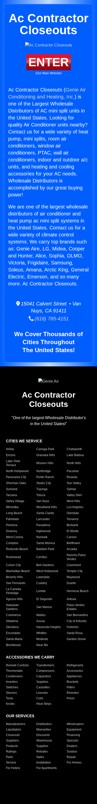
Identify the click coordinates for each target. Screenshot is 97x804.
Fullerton (73, 627)
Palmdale (12, 519)
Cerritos (41, 557)
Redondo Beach (17, 549)
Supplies (42, 682)
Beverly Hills (14, 577)
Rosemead (13, 557)
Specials (72, 740)
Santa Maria (14, 639)
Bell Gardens (45, 565)
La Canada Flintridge (13, 591)
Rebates (42, 751)
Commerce (13, 615)
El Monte (73, 531)
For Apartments (46, 768)
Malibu (41, 615)
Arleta (10, 449)
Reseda (72, 477)
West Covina (14, 537)
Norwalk (42, 537)
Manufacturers (15, 724)
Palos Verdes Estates (76, 607)
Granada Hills (45, 455)
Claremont (74, 565)
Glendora (12, 627)
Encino (10, 455)
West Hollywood (47, 571)
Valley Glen (74, 495)
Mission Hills (44, 463)
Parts (9, 757)
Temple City (75, 571)
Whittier (41, 633)
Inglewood (43, 531)
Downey (11, 531)
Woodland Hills (46, 507)
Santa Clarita (45, 513)
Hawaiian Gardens (12, 607)
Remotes (73, 693)
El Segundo (44, 599)
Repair (71, 757)
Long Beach (14, 513)
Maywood (73, 577)
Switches (12, 687)
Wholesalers (75, 724)
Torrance (73, 519)
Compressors (45, 671)
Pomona (11, 525)
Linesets (42, 693)
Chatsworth (74, 449)
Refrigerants (75, 665)
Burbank (72, 525)
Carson (72, 537)
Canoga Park (45, 449)
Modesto (42, 639)
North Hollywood (17, 471)
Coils (39, 698)
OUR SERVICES (20, 716)
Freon (71, 698)
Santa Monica (45, 543)
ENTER (48, 62)
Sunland (11, 489)
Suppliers (12, 740)
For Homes (74, 762)
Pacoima (73, 471)
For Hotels (13, 768)
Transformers (45, 665)
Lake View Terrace (13, 463)
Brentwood (13, 645)
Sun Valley (74, 483)
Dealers (72, 746)
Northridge (43, 471)
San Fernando (15, 583)
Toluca (40, 495)
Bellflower (73, 543)
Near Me (42, 645)
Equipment (74, 729)
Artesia (71, 599)
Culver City (13, 565)
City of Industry (77, 621)
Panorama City (16, 477)
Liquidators (13, 729)
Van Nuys (42, 501)
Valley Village (15, 501)
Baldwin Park (45, 549)
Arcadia (72, 549)
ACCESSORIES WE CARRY (30, 657)
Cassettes (43, 687)
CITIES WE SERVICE (24, 441)
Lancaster (43, 519)
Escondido (13, 633)
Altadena (12, 621)
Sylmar (71, 489)
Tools (9, 698)
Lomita (41, 591)
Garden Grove (76, 639)
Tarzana (11, 495)
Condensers (14, 676)
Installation (43, 762)
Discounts (43, 735)
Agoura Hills (14, 599)
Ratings (11, 751)
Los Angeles (75, 507)
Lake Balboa (75, 455)
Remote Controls (17, 665)
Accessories (75, 671)
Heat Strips (43, 704)
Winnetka (12, 507)
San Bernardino (77, 615)
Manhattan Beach (18, 571)
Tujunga (42, 489)
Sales (40, 757)
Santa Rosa (75, 633)
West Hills (73, 501)
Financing (73, 735)
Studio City (43, 483)
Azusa (40, 621)
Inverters (12, 682)
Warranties (43, 729)
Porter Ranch (45, 477)
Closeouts (13, 735)
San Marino (44, 607)
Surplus (72, 751)
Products (12, 746)
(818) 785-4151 (51, 318)
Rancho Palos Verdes (76, 557)
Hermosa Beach (78, 591)
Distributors (44, 724)
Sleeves (11, 693)
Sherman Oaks (16, 483)
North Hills (74, 463)
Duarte (71, 583)
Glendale (73, 513)
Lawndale (43, 577)
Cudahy (41, 583)
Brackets (72, 682)
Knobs (10, 704)
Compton (12, 543)
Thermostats (14, 671)
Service (11, 762)
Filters (71, 687)
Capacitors (43, 676)
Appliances (74, 676)
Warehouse (44, 740)
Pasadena (43, 525)
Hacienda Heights (48, 627)
